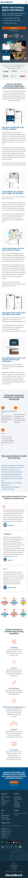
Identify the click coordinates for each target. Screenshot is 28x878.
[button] (26, 2)
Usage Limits (14, 869)
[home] (12, 2)
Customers (14, 729)
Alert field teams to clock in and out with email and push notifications (13, 359)
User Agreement (14, 866)
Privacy (14, 862)
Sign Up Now (14, 28)
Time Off (14, 668)
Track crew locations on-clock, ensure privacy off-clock (13, 249)
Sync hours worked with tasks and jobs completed (13, 128)
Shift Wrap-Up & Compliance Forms (14, 707)
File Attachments (14, 688)
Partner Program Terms (14, 865)
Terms (14, 864)
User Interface (14, 750)
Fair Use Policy (14, 868)
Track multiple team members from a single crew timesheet (13, 192)
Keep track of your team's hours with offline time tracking (14, 313)
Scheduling (14, 647)
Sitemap (21, 871)
